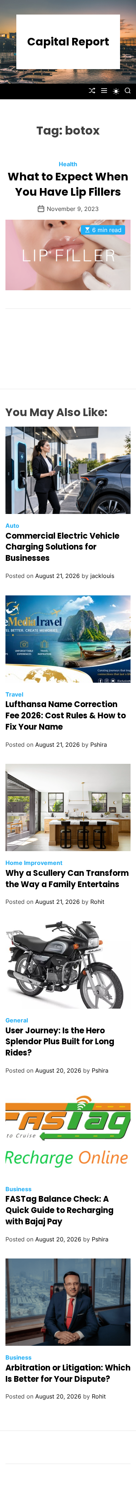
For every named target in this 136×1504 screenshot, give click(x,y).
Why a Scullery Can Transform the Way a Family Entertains (67, 878)
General (16, 1020)
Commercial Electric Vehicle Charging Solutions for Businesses (62, 547)
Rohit (97, 901)
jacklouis (102, 575)
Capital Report (68, 41)
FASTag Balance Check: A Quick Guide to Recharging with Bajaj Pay (59, 1210)
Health (68, 164)
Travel (14, 694)
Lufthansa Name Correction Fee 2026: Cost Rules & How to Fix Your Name (65, 716)
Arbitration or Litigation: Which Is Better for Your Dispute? (68, 1373)
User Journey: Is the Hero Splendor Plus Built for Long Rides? (59, 1042)
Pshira (98, 744)
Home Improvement (33, 862)
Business (18, 1189)
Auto (12, 525)
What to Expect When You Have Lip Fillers (68, 184)
